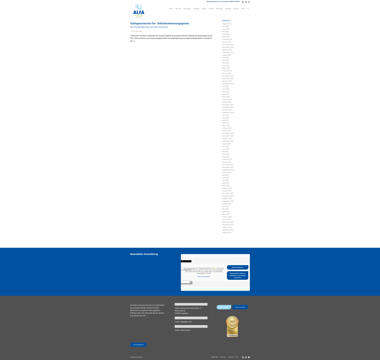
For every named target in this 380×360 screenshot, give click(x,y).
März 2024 (226, 97)
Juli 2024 (225, 86)
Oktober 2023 (227, 110)
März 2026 (226, 37)
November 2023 (228, 107)
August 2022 (226, 144)
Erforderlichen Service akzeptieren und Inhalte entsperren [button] (238, 275)
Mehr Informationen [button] (204, 276)
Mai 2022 (225, 151)
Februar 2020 (227, 217)
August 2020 (226, 204)
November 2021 (228, 167)
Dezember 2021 (228, 165)
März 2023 (226, 125)
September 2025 (228, 52)
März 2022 (226, 157)
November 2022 (228, 136)
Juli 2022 (225, 146)
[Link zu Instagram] (246, 2)
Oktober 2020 (227, 198)
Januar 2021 (226, 191)
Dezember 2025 (228, 44)
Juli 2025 (225, 58)
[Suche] (248, 9)
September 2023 (228, 112)
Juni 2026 (225, 29)
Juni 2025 (225, 60)
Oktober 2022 (227, 138)
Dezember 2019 (228, 222)
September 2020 (228, 201)
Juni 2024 (225, 89)
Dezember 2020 (228, 193)
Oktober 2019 (227, 227)
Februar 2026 (227, 39)
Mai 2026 (225, 31)
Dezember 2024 (228, 76)
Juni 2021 (225, 178)
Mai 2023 (225, 120)
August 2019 (226, 232)
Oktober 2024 (227, 81)
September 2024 (228, 84)
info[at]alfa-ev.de (186, 322)
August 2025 (226, 55)
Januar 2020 (226, 219)
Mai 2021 (225, 180)
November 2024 (228, 78)
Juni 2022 (225, 149)
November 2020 (228, 196)
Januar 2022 (226, 162)
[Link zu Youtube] (249, 2)
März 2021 (226, 185)
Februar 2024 (227, 99)
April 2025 (226, 65)
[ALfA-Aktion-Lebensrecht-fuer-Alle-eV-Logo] (138, 10)
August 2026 (226, 24)
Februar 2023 (227, 128)
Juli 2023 (225, 115)
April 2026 (226, 34)
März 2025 (226, 68)
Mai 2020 (225, 209)
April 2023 (226, 123)
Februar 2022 (227, 159)
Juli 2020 (225, 206)
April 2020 (226, 211)
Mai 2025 (225, 63)
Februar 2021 (227, 188)
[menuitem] (171, 9)
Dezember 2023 (228, 105)
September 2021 (228, 170)
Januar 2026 (226, 42)
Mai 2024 (225, 91)
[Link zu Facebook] (243, 2)
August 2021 (226, 172)
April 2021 (226, 183)
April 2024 (226, 94)
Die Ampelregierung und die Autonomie (149, 27)
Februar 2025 (227, 71)
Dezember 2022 (228, 133)
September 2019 (228, 230)
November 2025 (228, 47)
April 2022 (226, 154)
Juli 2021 (225, 175)
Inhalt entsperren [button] (237, 267)
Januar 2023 (226, 131)
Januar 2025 (226, 73)
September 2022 (228, 141)
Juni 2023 (225, 118)
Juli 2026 (225, 26)
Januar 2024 (226, 102)
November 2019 (228, 225)
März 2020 (226, 214)
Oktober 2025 (227, 50)
